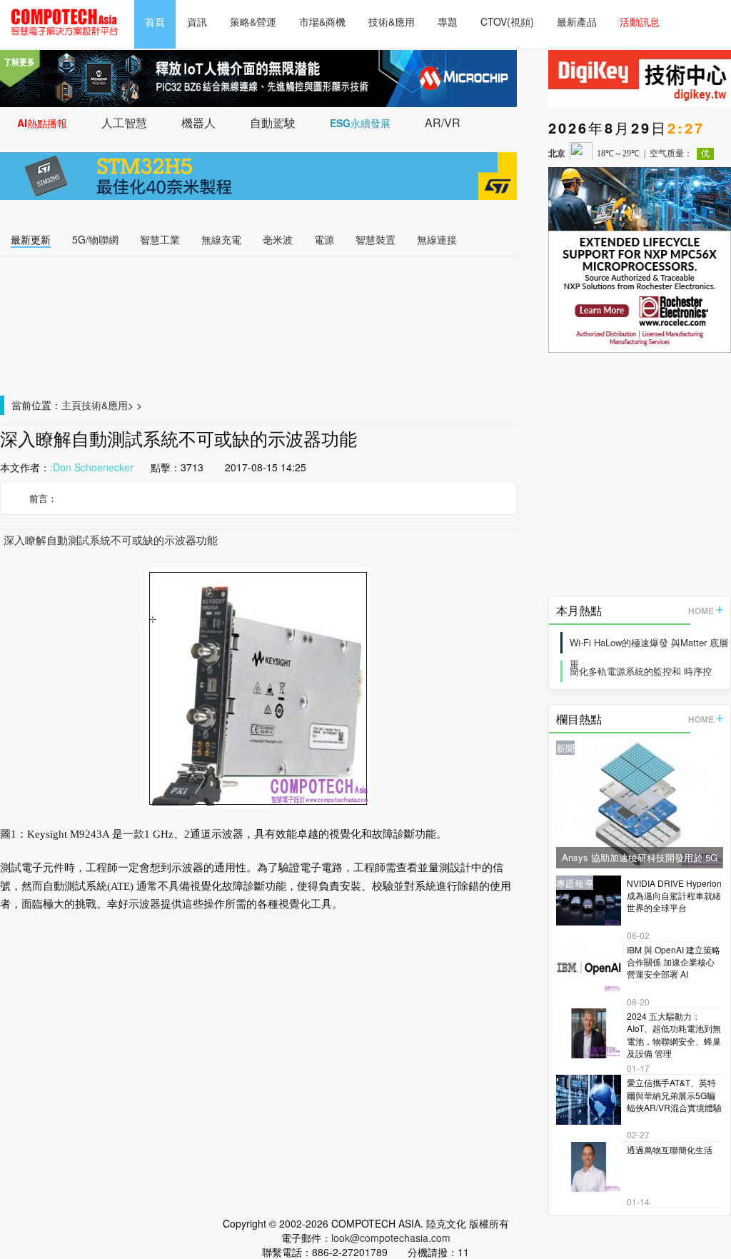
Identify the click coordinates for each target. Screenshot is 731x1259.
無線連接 (437, 239)
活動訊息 (640, 21)
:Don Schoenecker (91, 467)
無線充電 (221, 239)
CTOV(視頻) (507, 21)
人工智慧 (124, 122)
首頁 (155, 21)
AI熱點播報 (42, 123)
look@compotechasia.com (390, 1237)
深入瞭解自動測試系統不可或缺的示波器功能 (111, 539)
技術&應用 (391, 21)
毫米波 (278, 239)
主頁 (71, 405)
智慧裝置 (375, 239)
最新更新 (31, 239)
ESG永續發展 (360, 123)
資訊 (197, 21)
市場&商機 (322, 21)
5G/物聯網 (95, 239)
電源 (324, 239)
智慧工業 (160, 239)
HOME (701, 610)
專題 (448, 21)
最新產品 (577, 21)
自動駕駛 (273, 122)
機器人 (198, 122)
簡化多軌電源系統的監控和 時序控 (641, 671)
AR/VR (442, 122)
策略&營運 (253, 21)
